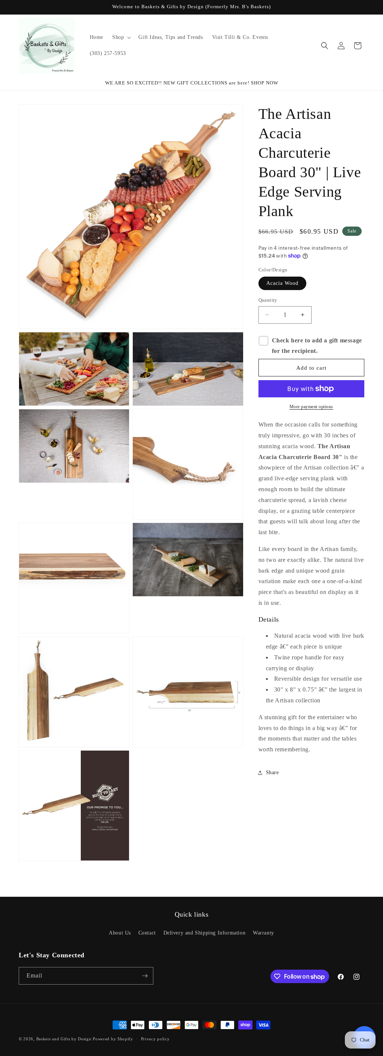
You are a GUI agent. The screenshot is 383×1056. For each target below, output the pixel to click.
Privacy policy (155, 1039)
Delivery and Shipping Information (204, 933)
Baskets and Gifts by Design (64, 1039)
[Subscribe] (145, 976)
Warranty (263, 933)
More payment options (311, 406)
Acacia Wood (282, 283)
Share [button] (272, 772)
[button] (121, 37)
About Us (120, 933)
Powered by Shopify (113, 1039)
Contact (147, 933)
